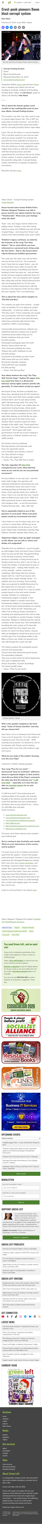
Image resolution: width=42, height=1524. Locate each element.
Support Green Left (12, 1209)
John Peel (26, 465)
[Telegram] (25, 1316)
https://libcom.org (13, 823)
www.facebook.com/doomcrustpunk (20, 820)
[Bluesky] (11, 27)
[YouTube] (3, 1316)
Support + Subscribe (23, 2)
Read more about (13, 1507)
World (5, 1421)
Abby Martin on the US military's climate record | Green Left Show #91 (20, 1265)
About (5, 1448)
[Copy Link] (23, 27)
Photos (5, 1435)
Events (5, 1456)
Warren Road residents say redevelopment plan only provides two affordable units (20, 1349)
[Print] (15, 27)
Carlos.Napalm (8, 202)
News (5, 1416)
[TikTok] (16, 1316)
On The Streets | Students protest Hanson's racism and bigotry (19, 1259)
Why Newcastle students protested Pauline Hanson (19, 1306)
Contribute (6, 1451)
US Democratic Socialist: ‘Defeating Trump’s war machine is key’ (20, 1327)
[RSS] (39, 1316)
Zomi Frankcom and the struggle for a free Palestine (18, 1355)
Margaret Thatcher (28, 928)
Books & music (7, 928)
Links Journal (7, 1464)
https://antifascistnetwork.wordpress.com (22, 826)
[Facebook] (7, 27)
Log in (37, 2)
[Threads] (35, 1316)
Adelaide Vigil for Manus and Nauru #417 (18, 1166)
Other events (21, 1174)
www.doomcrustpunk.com (14, 79)
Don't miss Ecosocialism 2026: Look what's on (20, 1289)
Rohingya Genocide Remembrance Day (17, 1160)
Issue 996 (21, 22)
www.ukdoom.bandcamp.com (18, 818)
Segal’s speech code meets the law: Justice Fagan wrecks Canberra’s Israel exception (21, 1361)
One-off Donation (16, 961)
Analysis (5, 1419)
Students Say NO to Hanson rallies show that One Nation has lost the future (19, 1300)
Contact (5, 1453)
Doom (36, 84)
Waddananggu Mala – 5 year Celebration (17, 1142)
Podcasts (6, 1437)
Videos (5, 1440)
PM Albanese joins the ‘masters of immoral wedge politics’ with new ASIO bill (18, 1339)
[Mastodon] (3, 27)
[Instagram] (21, 1316)
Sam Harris (15, 935)
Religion (17, 928)
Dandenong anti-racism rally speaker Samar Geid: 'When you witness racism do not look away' (21, 1284)
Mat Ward (6, 19)
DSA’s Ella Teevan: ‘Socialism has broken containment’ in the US (18, 1333)
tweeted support (16, 785)
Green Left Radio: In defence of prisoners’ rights (20, 1344)
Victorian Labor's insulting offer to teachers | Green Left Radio (19, 1271)
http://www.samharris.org (16, 829)
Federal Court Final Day (11, 1157)
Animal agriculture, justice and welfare (14, 931)
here (19, 170)
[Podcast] (8, 1316)
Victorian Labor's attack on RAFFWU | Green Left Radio (21, 1254)
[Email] (19, 27)
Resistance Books (9, 1467)
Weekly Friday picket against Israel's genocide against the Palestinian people (19, 1150)
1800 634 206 (22, 977)
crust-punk (21, 84)
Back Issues (7, 1426)
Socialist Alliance (9, 1469)
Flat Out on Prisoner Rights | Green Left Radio (19, 1249)
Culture (29, 22)
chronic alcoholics (26, 863)
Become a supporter (12, 966)
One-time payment (20, 971)
